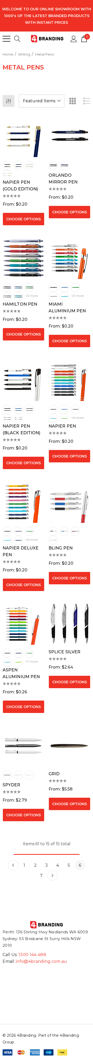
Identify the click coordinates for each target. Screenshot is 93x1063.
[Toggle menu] (6, 39)
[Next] (52, 875)
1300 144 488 (32, 954)
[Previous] (13, 865)
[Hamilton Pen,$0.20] (23, 258)
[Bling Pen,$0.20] (69, 502)
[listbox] (41, 101)
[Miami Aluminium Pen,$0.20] (69, 258)
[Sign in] (74, 38)
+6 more (77, 418)
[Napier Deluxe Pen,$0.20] (23, 502)
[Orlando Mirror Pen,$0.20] (69, 136)
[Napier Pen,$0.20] (69, 380)
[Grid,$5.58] (69, 746)
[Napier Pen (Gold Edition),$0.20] (23, 136)
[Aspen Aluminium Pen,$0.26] (23, 624)
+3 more (31, 296)
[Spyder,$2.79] (23, 746)
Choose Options (23, 219)
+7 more (31, 661)
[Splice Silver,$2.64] (69, 624)
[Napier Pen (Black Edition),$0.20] (23, 380)
